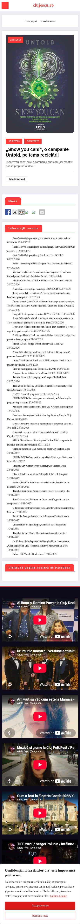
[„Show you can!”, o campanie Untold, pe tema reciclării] (40, 83)
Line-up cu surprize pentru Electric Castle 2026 (34, 369)
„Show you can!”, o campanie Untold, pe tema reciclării (37, 152)
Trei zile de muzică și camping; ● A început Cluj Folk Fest (39, 377)
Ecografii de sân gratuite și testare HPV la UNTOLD (37, 314)
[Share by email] (42, 212)
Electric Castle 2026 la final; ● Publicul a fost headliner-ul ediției (42, 280)
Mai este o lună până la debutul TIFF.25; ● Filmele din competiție (43, 406)
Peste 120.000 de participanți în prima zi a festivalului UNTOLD (42, 263)
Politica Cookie (58, 896)
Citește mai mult (17, 179)
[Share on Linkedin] (35, 214)
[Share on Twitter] (15, 212)
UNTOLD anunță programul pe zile (29, 394)
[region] (40, 894)
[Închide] (76, 867)
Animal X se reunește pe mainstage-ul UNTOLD (35, 289)
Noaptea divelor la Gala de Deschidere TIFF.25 (34, 373)
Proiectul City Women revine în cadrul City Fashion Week (39, 465)
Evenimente (33, 141)
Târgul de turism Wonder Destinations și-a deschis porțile (39, 533)
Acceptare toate (40, 905)
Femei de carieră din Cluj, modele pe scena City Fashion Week (41, 448)
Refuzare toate (40, 915)
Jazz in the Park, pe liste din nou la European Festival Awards (41, 516)
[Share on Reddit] (21, 212)
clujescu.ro (43, 5)
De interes (14, 141)
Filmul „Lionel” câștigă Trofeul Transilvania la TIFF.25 (38, 343)
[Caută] (75, 6)
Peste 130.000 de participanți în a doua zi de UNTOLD (38, 255)
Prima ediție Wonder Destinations (28, 554)
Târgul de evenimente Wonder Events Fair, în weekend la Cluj (41, 491)
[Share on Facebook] (8, 212)
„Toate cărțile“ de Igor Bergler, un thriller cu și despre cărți (39, 524)
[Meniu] (5, 5)
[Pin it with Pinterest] (28, 214)
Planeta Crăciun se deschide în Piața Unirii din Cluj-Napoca (40, 474)
